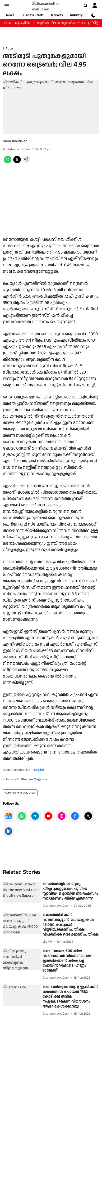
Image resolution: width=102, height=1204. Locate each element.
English (39, 769)
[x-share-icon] (17, 162)
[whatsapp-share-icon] (7, 162)
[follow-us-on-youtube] (48, 816)
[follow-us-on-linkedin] (8, 831)
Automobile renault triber (20, 793)
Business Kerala (32, 15)
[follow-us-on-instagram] (61, 816)
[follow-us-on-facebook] (75, 816)
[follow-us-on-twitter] (88, 816)
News (10, 15)
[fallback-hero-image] (22, 892)
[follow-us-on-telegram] (35, 816)
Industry (76, 15)
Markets (57, 15)
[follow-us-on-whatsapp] (22, 816)
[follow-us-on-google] (8, 816)
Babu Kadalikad (15, 141)
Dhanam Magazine (34, 779)
